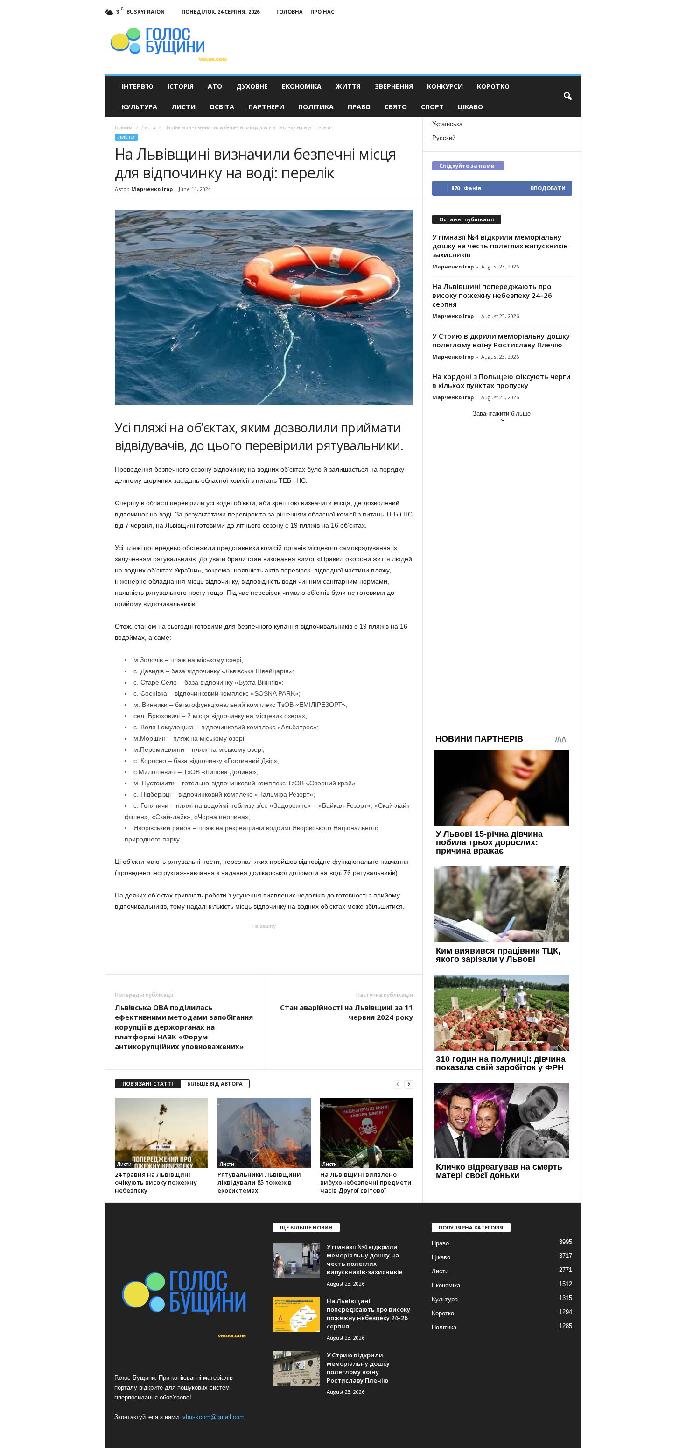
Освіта (222, 106)
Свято (396, 106)
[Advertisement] (264, 948)
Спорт (432, 106)
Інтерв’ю (138, 86)
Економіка (302, 86)
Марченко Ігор (152, 188)
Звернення (394, 86)
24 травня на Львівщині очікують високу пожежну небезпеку (156, 1182)
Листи (183, 106)
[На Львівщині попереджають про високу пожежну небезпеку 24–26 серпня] (296, 1314)
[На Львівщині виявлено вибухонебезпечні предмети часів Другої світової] (366, 1133)
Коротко (493, 86)
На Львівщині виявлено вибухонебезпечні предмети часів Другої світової (366, 1182)
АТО (215, 86)
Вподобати (548, 187)
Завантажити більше (502, 413)
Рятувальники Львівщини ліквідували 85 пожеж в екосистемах (259, 1182)
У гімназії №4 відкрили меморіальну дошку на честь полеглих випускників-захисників (501, 245)
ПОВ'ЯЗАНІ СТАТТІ (147, 1083)
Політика (316, 106)
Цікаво (470, 106)
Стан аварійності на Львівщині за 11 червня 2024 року (346, 1012)
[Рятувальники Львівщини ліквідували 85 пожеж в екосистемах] (264, 1133)
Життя (348, 86)
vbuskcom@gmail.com (213, 1416)
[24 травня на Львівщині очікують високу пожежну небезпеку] (161, 1133)
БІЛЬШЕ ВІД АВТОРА (215, 1083)
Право (359, 106)
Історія (181, 86)
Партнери (266, 106)
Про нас (322, 11)
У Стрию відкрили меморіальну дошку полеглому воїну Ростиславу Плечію (501, 340)
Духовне (252, 86)
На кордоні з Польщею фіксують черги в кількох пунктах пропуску (501, 381)
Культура (139, 106)
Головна (289, 11)
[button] (567, 96)
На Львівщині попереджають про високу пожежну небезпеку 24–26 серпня (492, 295)
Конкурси (445, 86)
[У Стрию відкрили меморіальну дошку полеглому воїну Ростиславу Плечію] (296, 1368)
